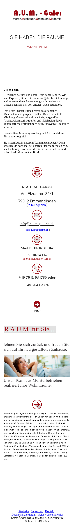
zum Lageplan (37, 205)
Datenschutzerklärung (23, 514)
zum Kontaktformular (37, 229)
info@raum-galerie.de (37, 223)
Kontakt (49, 511)
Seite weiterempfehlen (50, 514)
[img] (37, 13)
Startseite (23, 511)
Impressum (37, 511)
